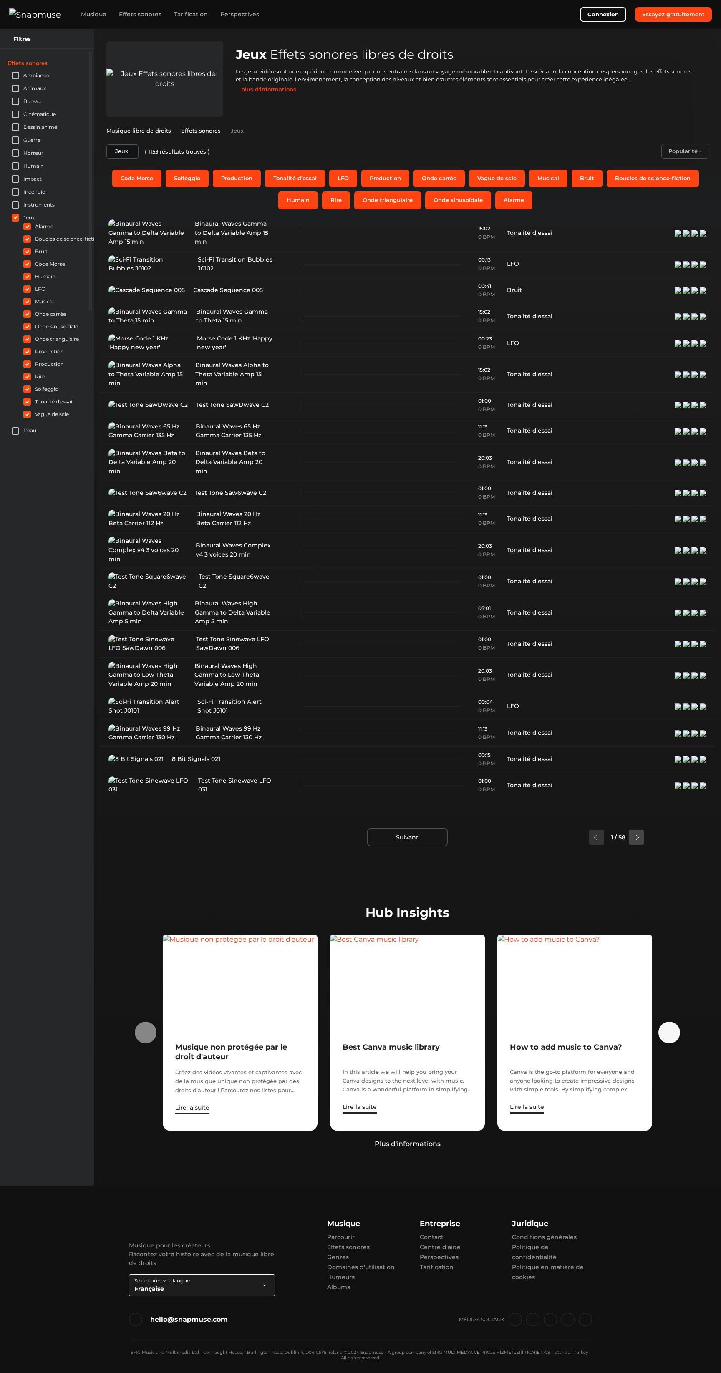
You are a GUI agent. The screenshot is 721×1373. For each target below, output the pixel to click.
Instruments (39, 205)
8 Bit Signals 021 (196, 759)
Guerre (31, 140)
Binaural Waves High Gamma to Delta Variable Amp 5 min (232, 612)
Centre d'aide (440, 1247)
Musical (548, 178)
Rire (336, 200)
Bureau (32, 101)
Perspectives (239, 14)
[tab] (47, 63)
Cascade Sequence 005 (228, 290)
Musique (93, 14)
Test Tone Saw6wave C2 (230, 492)
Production (236, 178)
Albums (338, 1287)
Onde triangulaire (388, 200)
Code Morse (137, 178)
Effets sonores (140, 14)
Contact (432, 1237)
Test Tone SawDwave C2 (232, 404)
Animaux (34, 88)
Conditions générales (544, 1237)
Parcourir (341, 1237)
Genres (338, 1257)
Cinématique (39, 114)
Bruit (587, 178)
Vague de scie (497, 178)
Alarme (514, 200)
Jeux (29, 217)
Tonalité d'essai (295, 178)
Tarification (191, 14)
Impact (32, 179)
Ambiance (36, 75)
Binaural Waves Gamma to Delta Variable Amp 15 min (231, 232)
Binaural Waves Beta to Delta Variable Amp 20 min (230, 462)
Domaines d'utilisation (361, 1267)
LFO (343, 178)
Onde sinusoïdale (458, 200)
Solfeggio (187, 178)
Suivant (407, 837)
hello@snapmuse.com (189, 1319)
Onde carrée (439, 178)
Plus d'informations (408, 1144)
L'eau (29, 430)
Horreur (33, 153)
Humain (298, 200)
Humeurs (341, 1277)
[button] (83, 63)
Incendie (34, 192)
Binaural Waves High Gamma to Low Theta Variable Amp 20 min (226, 675)
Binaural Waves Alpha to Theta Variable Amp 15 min (232, 374)
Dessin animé (40, 127)
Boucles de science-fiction (653, 178)
